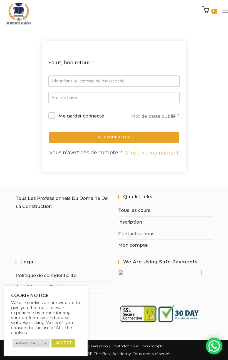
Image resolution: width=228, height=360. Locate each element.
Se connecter (114, 137)
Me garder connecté (81, 116)
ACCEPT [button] (63, 343)
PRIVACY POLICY (31, 343)
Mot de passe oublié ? (155, 116)
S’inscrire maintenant (152, 153)
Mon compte (133, 245)
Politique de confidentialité (46, 275)
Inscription (130, 222)
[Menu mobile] (223, 10)
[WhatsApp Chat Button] (214, 346)
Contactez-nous (136, 233)
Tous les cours (134, 210)
